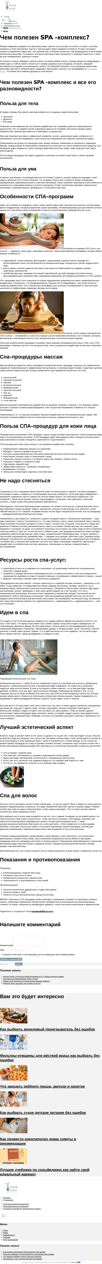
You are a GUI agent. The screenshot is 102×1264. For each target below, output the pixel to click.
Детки (5, 1230)
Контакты (7, 1197)
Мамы (5, 1232)
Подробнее (73, 1262)
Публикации (8, 1200)
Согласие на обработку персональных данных (22, 1208)
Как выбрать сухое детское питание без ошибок (43, 1112)
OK (79, 1262)
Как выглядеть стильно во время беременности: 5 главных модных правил (33, 976)
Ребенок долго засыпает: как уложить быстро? (22, 983)
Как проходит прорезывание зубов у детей (20, 979)
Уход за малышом (12, 25)
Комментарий (6, 945)
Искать (19, 964)
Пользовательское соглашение (15, 1206)
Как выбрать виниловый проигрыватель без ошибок (47, 1029)
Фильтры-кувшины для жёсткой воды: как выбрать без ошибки (28, 1254)
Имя (2, 950)
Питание (6, 1237)
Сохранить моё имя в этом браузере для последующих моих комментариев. (38, 954)
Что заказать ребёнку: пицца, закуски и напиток (42, 1086)
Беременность (9, 1235)
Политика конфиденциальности (16, 1204)
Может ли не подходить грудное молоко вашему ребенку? (26, 981)
